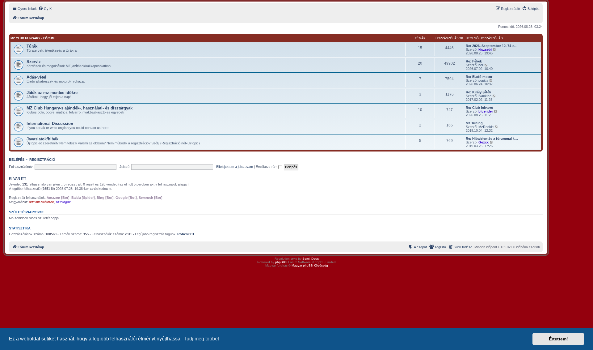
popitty (483, 80)
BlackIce (484, 96)
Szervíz (34, 61)
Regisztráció (42, 159)
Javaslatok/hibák (42, 139)
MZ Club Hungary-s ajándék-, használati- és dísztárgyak (79, 108)
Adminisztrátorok (41, 202)
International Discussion (50, 123)
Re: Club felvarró (479, 107)
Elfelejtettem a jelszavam (234, 167)
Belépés (16, 159)
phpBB (280, 262)
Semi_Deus (310, 258)
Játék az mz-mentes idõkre (52, 92)
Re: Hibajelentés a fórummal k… (492, 138)
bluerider (485, 111)
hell (480, 65)
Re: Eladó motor (479, 77)
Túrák (32, 46)
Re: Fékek (474, 61)
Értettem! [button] (558, 338)
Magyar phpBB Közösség (310, 265)
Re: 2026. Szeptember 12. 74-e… (492, 46)
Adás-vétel (36, 77)
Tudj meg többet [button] (201, 338)
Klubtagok (63, 202)
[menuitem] (45, 8)
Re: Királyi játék (478, 92)
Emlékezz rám (267, 167)
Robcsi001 (185, 234)
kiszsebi (485, 49)
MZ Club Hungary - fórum (32, 38)
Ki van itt (17, 178)
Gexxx (483, 142)
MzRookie (486, 127)
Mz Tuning (474, 123)
